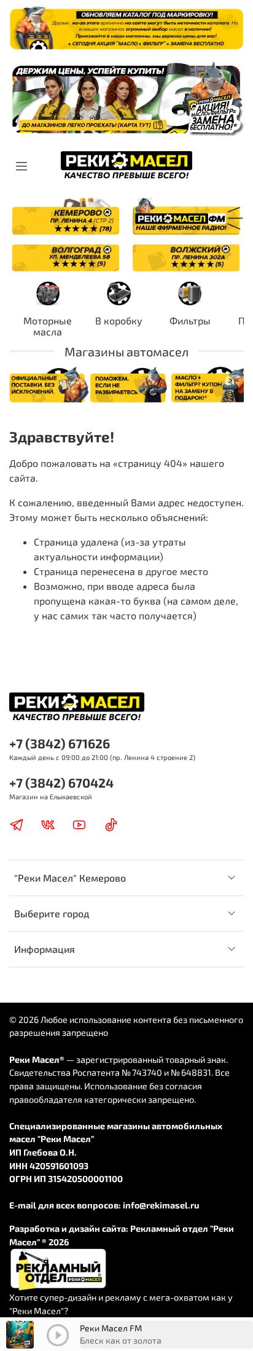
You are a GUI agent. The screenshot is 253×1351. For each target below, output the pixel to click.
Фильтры (190, 320)
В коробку (118, 320)
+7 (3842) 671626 (59, 743)
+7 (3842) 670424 (61, 782)
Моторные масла (47, 326)
